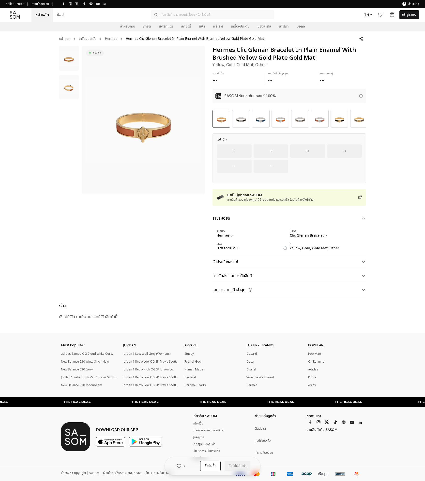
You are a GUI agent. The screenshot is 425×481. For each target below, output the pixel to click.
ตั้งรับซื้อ (210, 465)
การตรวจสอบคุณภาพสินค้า (209, 430)
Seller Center (15, 4)
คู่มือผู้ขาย (198, 437)
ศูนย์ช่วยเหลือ (263, 441)
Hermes (111, 39)
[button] (212, 14)
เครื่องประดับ (87, 39)
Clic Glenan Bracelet (307, 235)
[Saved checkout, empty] (392, 15)
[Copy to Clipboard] (285, 248)
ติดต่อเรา (260, 429)
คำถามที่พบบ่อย (264, 453)
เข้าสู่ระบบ (409, 14)
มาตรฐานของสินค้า (204, 444)
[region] (143, 120)
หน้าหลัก (42, 15)
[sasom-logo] (15, 14)
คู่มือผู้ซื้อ (198, 423)
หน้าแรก (64, 39)
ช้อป (60, 15)
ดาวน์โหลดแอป (40, 4)
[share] (361, 39)
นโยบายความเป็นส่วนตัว (206, 451)
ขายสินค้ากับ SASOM (321, 429)
